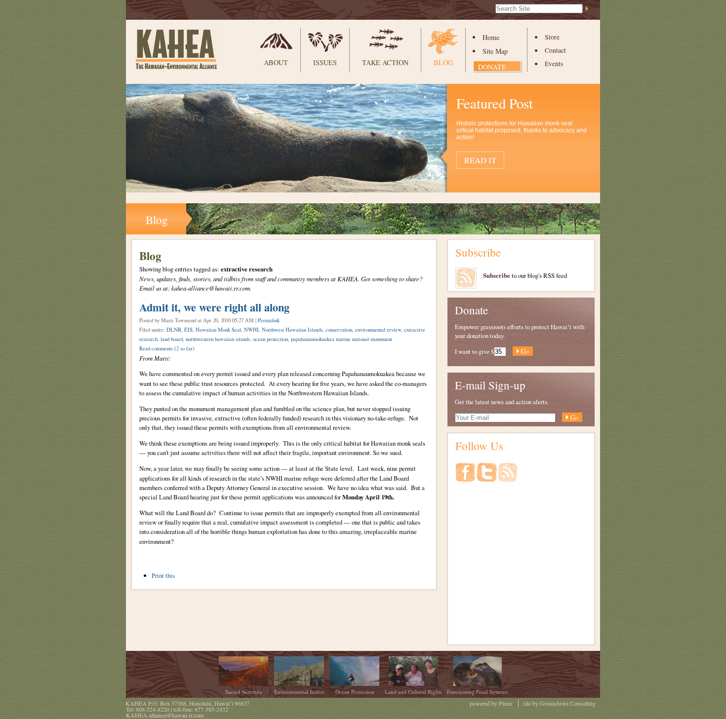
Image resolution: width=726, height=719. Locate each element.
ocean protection (270, 339)
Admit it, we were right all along (214, 307)
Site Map (495, 51)
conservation (338, 329)
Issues (325, 62)
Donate (492, 67)
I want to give (472, 351)
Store (552, 37)
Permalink (269, 320)
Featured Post (494, 103)
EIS (188, 329)
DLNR (173, 329)
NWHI (251, 329)
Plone (505, 703)
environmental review (378, 329)
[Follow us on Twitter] (487, 477)
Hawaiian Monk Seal (218, 329)
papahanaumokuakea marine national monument (341, 339)
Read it (480, 160)
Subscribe (478, 252)
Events (554, 63)
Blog (443, 62)
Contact (555, 50)
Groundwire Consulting (568, 703)
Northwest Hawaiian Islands (292, 329)
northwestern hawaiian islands (218, 339)
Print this (163, 575)
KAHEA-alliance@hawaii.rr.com (164, 715)
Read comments (167, 348)
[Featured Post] (363, 187)
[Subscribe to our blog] (507, 477)
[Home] (176, 49)
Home (491, 37)
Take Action (385, 62)
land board (172, 339)
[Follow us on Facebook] (466, 477)
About (276, 62)
